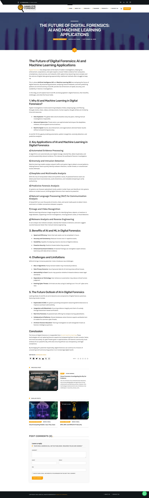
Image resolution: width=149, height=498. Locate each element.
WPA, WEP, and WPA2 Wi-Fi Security (71, 425)
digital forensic (65, 421)
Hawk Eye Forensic (61, 494)
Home (70, 8)
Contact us (114, 8)
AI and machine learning (68, 335)
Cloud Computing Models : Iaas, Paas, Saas (42, 425)
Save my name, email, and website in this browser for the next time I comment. (54, 473)
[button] (144, 493)
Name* (33, 460)
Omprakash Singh (41, 354)
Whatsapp (127, 8)
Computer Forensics (35, 421)
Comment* (34, 450)
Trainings (96, 8)
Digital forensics (34, 70)
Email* (60, 460)
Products (105, 8)
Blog (62, 373)
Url (33, 467)
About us (77, 8)
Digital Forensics (60, 39)
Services (86, 8)
